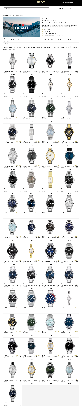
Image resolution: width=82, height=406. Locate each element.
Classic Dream (18, 39)
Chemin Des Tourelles (11, 39)
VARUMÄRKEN (16, 12)
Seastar (55, 39)
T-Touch (4, 41)
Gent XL (28, 39)
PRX (52, 39)
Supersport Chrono (63, 39)
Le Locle (41, 39)
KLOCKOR (9, 12)
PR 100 (45, 39)
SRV (58, 39)
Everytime (24, 39)
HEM (4, 12)
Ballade (4, 39)
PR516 (49, 39)
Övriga (8, 41)
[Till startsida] (41, 3)
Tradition (70, 39)
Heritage (37, 39)
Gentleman (33, 39)
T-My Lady (74, 39)
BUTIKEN (23, 12)
